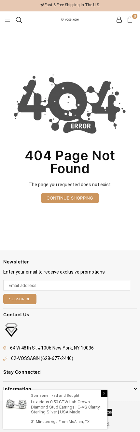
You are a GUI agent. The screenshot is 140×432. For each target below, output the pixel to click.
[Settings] (119, 19)
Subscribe (20, 299)
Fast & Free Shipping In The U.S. (72, 5)
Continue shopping (70, 198)
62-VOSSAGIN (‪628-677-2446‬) (42, 358)
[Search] (19, 19)
